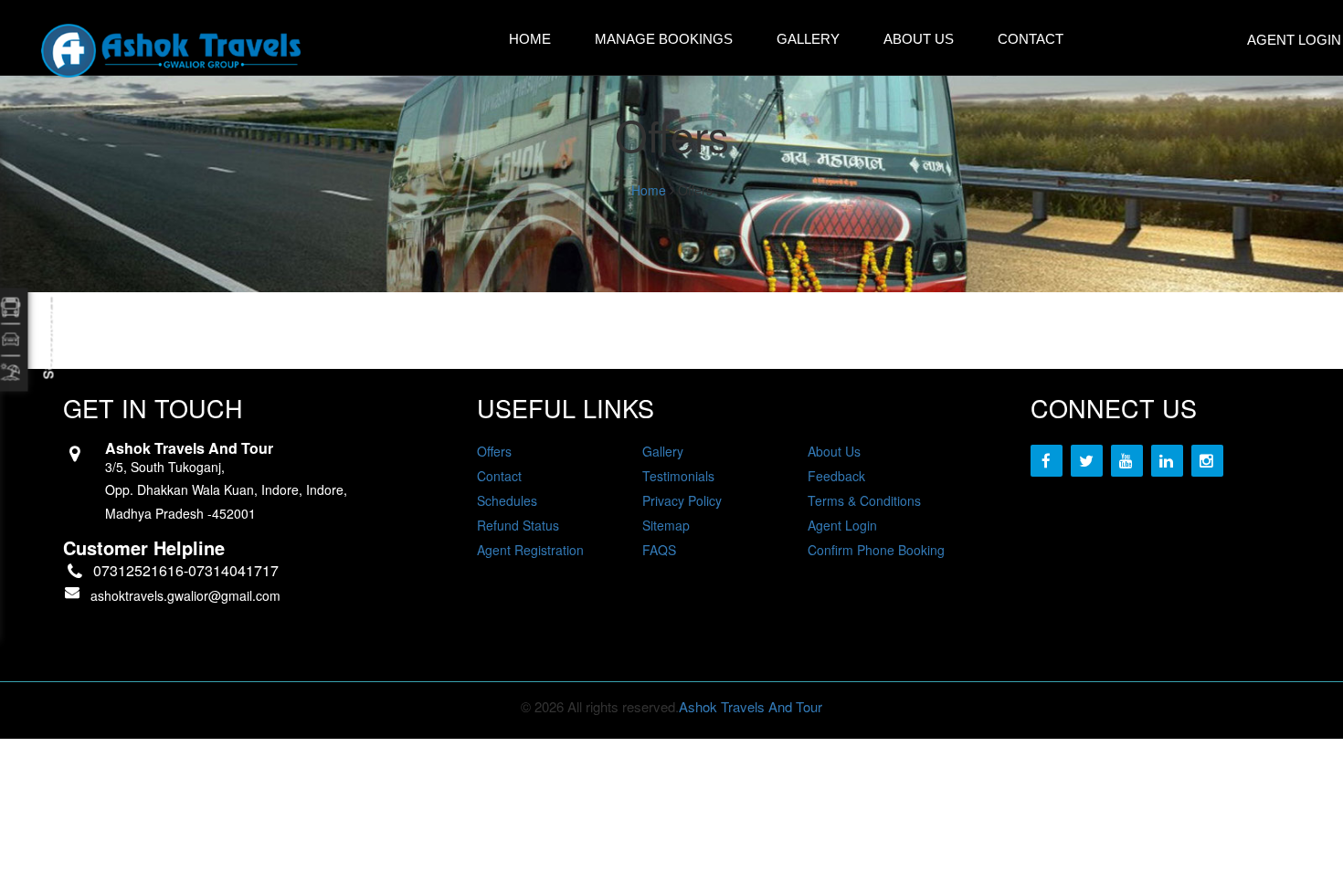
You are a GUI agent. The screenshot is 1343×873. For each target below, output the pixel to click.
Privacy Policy (682, 500)
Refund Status (518, 525)
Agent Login (842, 525)
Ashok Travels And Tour (750, 706)
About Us (918, 39)
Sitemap (666, 525)
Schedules (507, 500)
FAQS (659, 550)
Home (530, 39)
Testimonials (678, 476)
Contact (1030, 39)
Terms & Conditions (864, 500)
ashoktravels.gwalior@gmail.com (185, 595)
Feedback (836, 476)
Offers (494, 451)
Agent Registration (530, 550)
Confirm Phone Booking (876, 550)
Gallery (808, 39)
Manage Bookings (664, 39)
